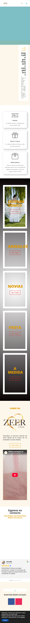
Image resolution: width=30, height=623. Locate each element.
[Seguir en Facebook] (11, 601)
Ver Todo (15, 212)
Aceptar (5, 620)
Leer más (15, 445)
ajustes (23, 617)
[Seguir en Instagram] (18, 601)
